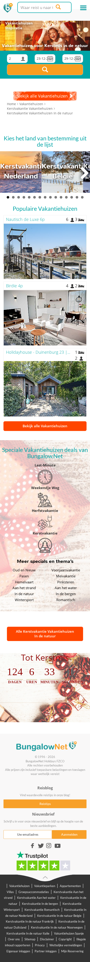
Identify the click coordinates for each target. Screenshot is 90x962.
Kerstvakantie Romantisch (42, 910)
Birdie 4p (14, 285)
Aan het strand (24, 587)
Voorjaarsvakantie (65, 570)
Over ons (14, 939)
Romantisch (65, 599)
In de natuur (24, 593)
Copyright (65, 939)
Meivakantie (65, 576)
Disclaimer (47, 939)
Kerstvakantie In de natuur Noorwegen (57, 927)
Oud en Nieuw (24, 570)
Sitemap (29, 939)
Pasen (24, 576)
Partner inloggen (46, 951)
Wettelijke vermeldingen (65, 945)
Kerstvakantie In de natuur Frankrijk (30, 921)
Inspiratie (13, 28)
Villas (10, 892)
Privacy (40, 945)
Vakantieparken (44, 886)
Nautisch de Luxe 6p (25, 219)
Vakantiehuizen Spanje (69, 933)
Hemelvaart (24, 582)
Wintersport (24, 599)
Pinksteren (65, 582)
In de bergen (66, 593)
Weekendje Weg (45, 487)
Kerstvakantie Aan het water (36, 898)
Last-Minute (45, 465)
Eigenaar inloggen (18, 951)
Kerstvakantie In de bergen (40, 904)
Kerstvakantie (45, 533)
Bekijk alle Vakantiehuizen (45, 426)
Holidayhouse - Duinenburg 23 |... (38, 352)
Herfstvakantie (45, 510)
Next (84, 173)
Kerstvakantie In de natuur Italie (27, 933)
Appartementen (70, 886)
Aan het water (66, 587)
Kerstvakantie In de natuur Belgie (59, 915)
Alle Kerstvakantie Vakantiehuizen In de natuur (45, 633)
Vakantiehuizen (19, 23)
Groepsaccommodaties (33, 892)
